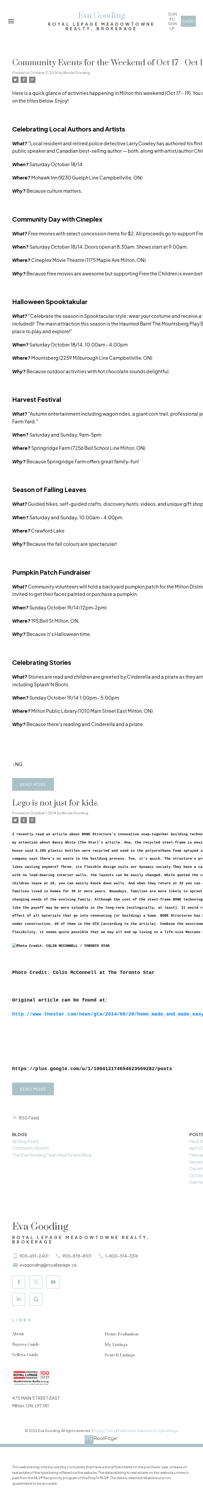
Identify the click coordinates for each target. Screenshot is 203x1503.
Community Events (30, 1148)
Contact (188, 21)
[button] (172, 21)
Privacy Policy (104, 1431)
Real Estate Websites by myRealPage (148, 1431)
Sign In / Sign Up (172, 21)
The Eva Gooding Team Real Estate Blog (51, 1155)
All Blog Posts (25, 1141)
